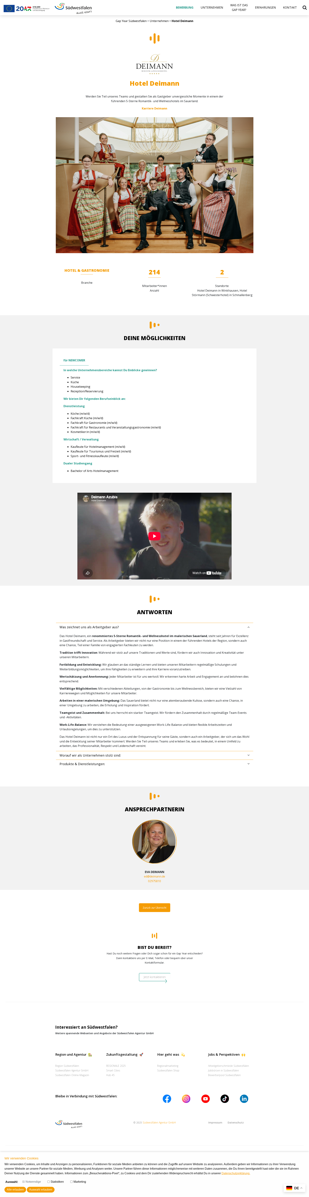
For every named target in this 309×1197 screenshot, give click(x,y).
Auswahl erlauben (40, 1189)
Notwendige (33, 1181)
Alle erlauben (15, 1189)
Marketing (79, 1181)
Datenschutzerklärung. (236, 1173)
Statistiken (57, 1181)
